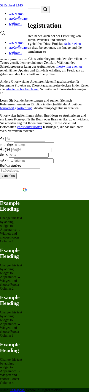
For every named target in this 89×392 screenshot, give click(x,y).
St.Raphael (17, 390)
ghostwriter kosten (29, 127)
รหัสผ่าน (7, 160)
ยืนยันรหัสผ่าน (10, 166)
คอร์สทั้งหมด (18, 19)
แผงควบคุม (17, 13)
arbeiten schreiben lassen (22, 89)
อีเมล (4, 155)
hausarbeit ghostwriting (16, 108)
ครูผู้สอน (15, 24)
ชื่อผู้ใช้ (5, 150)
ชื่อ (2, 139)
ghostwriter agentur (69, 66)
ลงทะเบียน (8, 176)
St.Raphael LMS (11, 5)
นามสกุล (7, 144)
